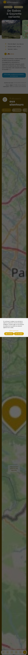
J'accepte (19, 333)
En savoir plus (14, 330)
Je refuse (9, 333)
